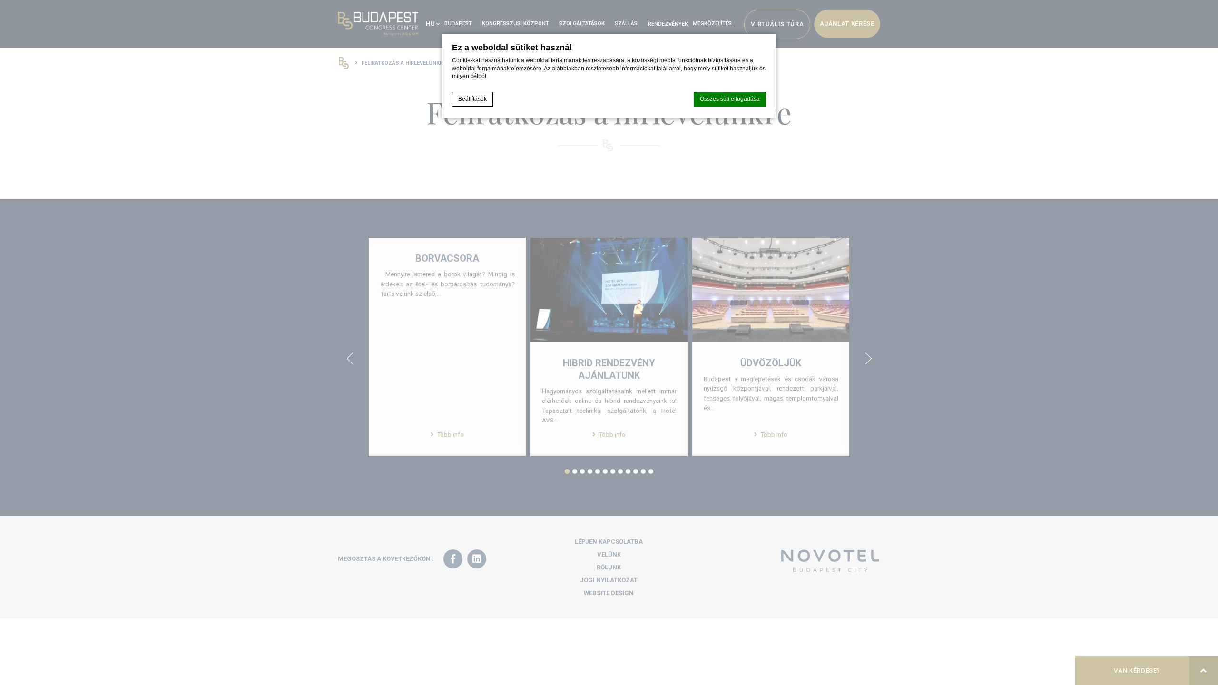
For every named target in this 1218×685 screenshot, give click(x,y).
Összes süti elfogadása (730, 99)
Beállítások (472, 99)
